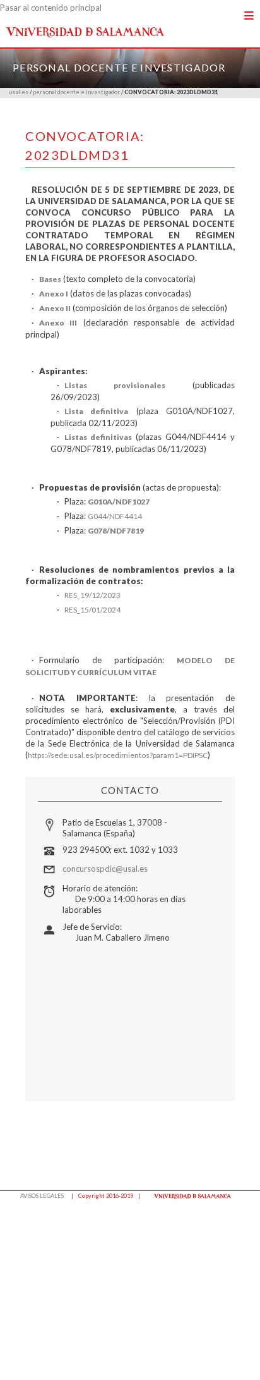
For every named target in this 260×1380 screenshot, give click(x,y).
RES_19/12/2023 (92, 595)
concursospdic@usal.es (105, 869)
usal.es (18, 92)
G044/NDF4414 (115, 516)
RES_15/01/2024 (92, 609)
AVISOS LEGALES (42, 1195)
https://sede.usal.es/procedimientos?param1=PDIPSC (118, 755)
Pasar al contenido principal (51, 8)
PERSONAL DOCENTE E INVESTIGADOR (119, 67)
